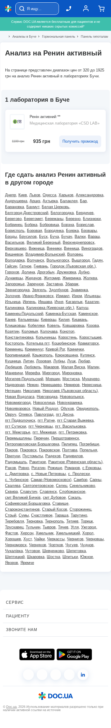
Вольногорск (57, 260)
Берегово (13, 218)
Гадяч (97, 260)
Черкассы (56, 539)
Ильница (12, 302)
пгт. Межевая (44, 432)
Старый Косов (54, 509)
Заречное (35, 284)
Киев (22, 195)
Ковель (53, 325)
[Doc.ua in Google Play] (74, 654)
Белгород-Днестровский (26, 213)
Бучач (66, 236)
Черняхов (37, 545)
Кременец (13, 349)
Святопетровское (38, 485)
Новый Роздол (45, 408)
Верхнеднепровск (78, 242)
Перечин (41, 438)
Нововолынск (72, 396)
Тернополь (54, 521)
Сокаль (74, 497)
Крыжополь (42, 355)
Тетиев (72, 521)
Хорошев (13, 539)
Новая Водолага (19, 396)
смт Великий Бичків (23, 497)
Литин (28, 361)
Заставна (54, 284)
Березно (73, 218)
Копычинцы (46, 337)
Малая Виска (73, 367)
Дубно (83, 272)
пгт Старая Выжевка (75, 420)
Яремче (27, 562)
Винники (54, 248)
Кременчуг (34, 349)
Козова (92, 325)
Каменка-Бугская (61, 313)
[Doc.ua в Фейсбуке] (28, 674)
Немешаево (51, 385)
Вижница (36, 248)
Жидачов (33, 278)
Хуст (27, 539)
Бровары (89, 230)
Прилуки (12, 456)
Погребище (89, 444)
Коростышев (90, 337)
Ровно (23, 468)
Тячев (63, 527)
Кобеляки (36, 325)
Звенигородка (17, 290)
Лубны (59, 361)
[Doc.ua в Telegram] (55, 674)
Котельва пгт (37, 343)
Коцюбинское (63, 343)
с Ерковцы (91, 468)
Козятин (12, 331)
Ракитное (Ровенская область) (75, 462)
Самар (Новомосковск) (51, 479)
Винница (71, 248)
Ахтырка (50, 201)
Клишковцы (15, 325)
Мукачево (90, 379)
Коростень (67, 337)
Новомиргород (18, 402)
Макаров (51, 367)
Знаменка (79, 290)
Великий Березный (43, 242)
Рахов (10, 468)
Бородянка (54, 230)
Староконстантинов (22, 509)
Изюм (77, 296)
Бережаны (54, 218)
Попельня (88, 450)
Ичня (58, 302)
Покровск (28, 450)
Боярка (72, 230)
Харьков (66, 195)
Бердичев (85, 213)
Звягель (39, 290)
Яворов (11, 562)
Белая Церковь (55, 207)
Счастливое (41, 515)
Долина (28, 272)
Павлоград (44, 414)
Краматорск (88, 343)
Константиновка (19, 337)
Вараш (94, 236)
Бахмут (32, 207)
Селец (61, 485)
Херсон (26, 533)
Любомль (32, 367)
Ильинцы (92, 296)
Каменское (88, 313)
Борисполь (15, 230)
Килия (64, 319)
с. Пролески (79, 473)
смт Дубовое (54, 497)
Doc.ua (11, 706)
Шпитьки (70, 557)
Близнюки (92, 218)
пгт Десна (64, 414)
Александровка (89, 195)
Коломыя (30, 331)
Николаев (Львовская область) (70, 390)
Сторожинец (80, 509)
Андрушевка (16, 201)
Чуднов (87, 545)
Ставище (60, 503)
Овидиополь (87, 408)
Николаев (31, 390)
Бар (83, 201)
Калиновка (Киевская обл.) (50, 307)
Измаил (63, 296)
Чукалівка (14, 551)
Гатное (25, 266)
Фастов (11, 533)
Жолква (90, 278)
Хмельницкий (68, 533)
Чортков (56, 545)
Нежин (32, 385)
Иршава (45, 302)
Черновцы (95, 539)
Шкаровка (35, 557)
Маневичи (14, 373)
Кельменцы (28, 319)
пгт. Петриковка (72, 432)
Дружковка (66, 272)
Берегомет (33, 218)
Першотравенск (65, 438)
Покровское (49, 450)
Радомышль (16, 462)
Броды (11, 236)
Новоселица (44, 402)
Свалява (12, 485)
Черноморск (16, 545)
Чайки (39, 539)
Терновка (34, 521)
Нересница (91, 385)
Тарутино (79, 515)
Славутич (28, 491)
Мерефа (32, 373)
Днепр (10, 195)
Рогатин (38, 468)
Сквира (11, 491)
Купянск (87, 355)
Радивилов (73, 456)
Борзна (67, 224)
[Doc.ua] (8, 8)
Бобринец (13, 224)
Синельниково (82, 485)
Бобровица (49, 224)
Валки (80, 236)
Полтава (69, 450)
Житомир (52, 278)
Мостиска (71, 379)
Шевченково (53, 551)
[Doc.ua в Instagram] (42, 674)
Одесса (49, 195)
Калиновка (14, 307)
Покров (11, 450)
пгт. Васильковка (70, 426)
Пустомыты (32, 456)
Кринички (75, 349)
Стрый (10, 515)
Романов (72, 468)
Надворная (15, 385)
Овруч (10, 414)
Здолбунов (58, 290)
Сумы (24, 515)
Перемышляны (18, 438)
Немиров (72, 385)
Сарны (95, 479)
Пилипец (69, 444)
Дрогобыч (45, 272)
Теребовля (14, 521)
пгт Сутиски (15, 426)
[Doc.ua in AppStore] (37, 654)
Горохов (12, 272)
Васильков (14, 242)
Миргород (51, 373)
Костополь (14, 343)
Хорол (88, 533)
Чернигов (75, 539)
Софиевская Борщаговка (27, 503)
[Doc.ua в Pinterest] (83, 674)
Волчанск (35, 260)
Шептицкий (15, 557)
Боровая (34, 230)
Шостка (53, 557)
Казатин (92, 302)
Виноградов (91, 248)
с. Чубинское (16, 479)
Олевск (25, 414)
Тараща (61, 515)
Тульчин (33, 527)
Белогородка (62, 213)
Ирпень (29, 302)
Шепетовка (76, 551)
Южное (86, 557)
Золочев (12, 296)
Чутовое (32, 551)
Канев (10, 319)
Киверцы (48, 319)
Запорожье (15, 284)
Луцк (71, 361)
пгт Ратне (46, 420)
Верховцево (15, 248)
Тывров (49, 527)
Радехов (53, 456)
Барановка (14, 207)
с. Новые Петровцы (48, 473)
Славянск (48, 491)
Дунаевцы (14, 278)
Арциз (35, 201)
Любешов (13, 367)
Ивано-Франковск (38, 296)
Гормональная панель (56, 36)
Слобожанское (72, 491)
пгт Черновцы (40, 426)
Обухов (67, 408)
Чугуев (71, 545)
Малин (93, 367)
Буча (54, 236)
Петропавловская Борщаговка (32, 444)
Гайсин (11, 266)
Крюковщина (66, 355)
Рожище (55, 468)
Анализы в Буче (21, 36)
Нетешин (13, 390)
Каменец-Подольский (24, 313)
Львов (34, 195)
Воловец (75, 254)
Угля (75, 527)
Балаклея (69, 201)
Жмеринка (71, 278)
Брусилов (28, 236)
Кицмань (79, 319)
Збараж (71, 284)
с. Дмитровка (17, 473)
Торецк (87, 521)
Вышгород (81, 260)
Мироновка (72, 373)
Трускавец (14, 527)
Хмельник (45, 533)
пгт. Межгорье (17, 432)
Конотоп (67, 331)
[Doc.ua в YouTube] (69, 674)
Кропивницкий (17, 355)
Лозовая (43, 361)
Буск (43, 236)
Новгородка (47, 396)
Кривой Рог (55, 349)
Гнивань (41, 266)
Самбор (80, 479)
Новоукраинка (69, 402)
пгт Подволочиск (20, 420)
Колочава (48, 331)
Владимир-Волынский (45, 254)
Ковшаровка (73, 325)
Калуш (82, 307)
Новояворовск (17, 408)
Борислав (85, 224)
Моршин (53, 379)
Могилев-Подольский (24, 379)
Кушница (13, 361)
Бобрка (31, 224)
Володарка (15, 260)
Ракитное (37, 462)
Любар (84, 361)
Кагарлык (74, 302)
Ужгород (88, 527)
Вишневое (14, 254)
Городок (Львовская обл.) (73, 266)
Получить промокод (80, 141)
